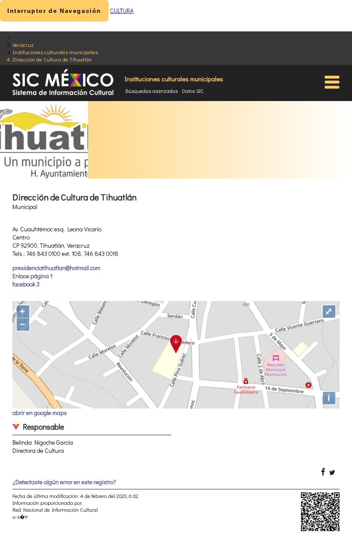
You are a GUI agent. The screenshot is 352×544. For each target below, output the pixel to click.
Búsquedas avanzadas (151, 90)
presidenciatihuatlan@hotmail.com (56, 268)
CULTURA (122, 10)
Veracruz (22, 44)
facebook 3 (25, 284)
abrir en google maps (39, 413)
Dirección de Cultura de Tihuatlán (52, 59)
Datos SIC (193, 90)
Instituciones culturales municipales (55, 51)
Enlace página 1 (32, 276)
